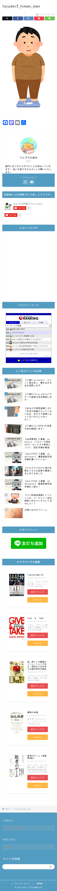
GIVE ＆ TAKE (35, 618)
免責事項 (39, 883)
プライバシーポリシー (22, 883)
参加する (47, 356)
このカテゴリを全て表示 (28, 354)
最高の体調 (32, 712)
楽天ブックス (38, 591)
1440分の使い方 (35, 575)
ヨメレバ (42, 578)
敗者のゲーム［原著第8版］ (37, 757)
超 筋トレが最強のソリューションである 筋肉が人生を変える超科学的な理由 (37, 665)
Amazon (37, 599)
